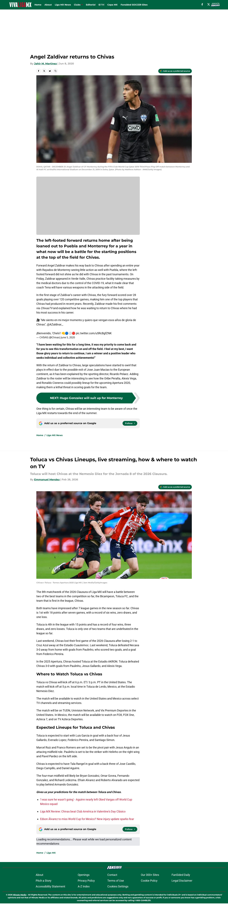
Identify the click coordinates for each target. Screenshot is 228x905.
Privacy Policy (86, 880)
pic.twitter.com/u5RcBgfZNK (94, 333)
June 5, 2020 (68, 337)
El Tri (101, 4)
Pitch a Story (43, 880)
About (48, 4)
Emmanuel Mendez (47, 479)
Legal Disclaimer (182, 880)
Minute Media (19, 895)
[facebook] (202, 4)
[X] (208, 4)
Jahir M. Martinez (45, 63)
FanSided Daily (181, 874)
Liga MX (51, 852)
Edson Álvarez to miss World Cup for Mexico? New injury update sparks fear (87, 819)
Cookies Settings (117, 886)
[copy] (55, 71)
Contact (112, 874)
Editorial (90, 4)
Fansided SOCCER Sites (134, 4)
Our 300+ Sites (150, 874)
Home (37, 4)
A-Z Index (84, 886)
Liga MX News (63, 4)
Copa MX (112, 4)
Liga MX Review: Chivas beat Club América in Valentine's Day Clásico (83, 811)
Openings (83, 874)
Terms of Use (115, 880)
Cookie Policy (149, 880)
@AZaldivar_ (55, 324)
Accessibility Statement (50, 886)
